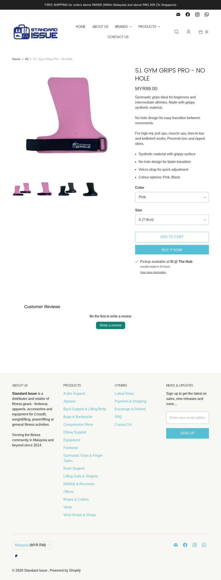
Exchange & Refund (130, 409)
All (26, 59)
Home (80, 26)
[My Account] (189, 32)
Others (68, 491)
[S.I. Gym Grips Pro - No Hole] (67, 122)
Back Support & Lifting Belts (84, 409)
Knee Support (74, 468)
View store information (153, 272)
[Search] (176, 32)
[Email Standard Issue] (178, 14)
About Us (100, 26)
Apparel (69, 401)
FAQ (118, 417)
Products (147, 26)
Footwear (70, 448)
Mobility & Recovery (78, 484)
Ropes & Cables (76, 499)
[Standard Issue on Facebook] (188, 14)
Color (139, 187)
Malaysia (30, 545)
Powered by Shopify (65, 570)
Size (138, 210)
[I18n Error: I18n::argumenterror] (22, 190)
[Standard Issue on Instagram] (197, 14)
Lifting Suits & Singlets (80, 476)
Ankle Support (74, 393)
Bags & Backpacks (77, 417)
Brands (121, 26)
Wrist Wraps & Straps (79, 515)
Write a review (111, 325)
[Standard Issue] (36, 32)
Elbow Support (74, 432)
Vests (67, 507)
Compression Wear (78, 424)
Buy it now (172, 250)
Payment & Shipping (130, 401)
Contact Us (118, 36)
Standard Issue (36, 570)
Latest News (124, 393)
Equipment (71, 440)
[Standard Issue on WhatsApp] (207, 14)
